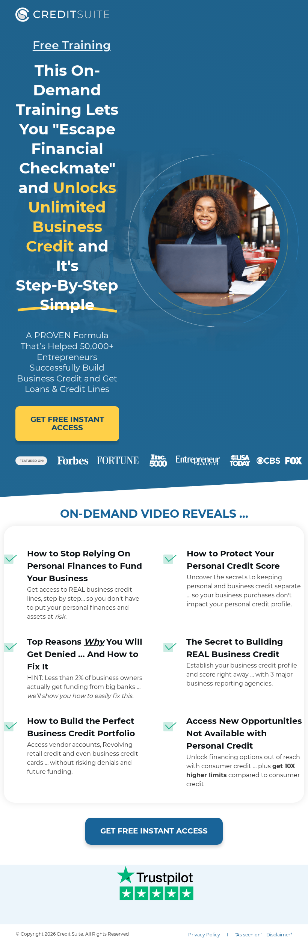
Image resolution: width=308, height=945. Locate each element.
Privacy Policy (204, 934)
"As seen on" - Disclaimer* (263, 934)
